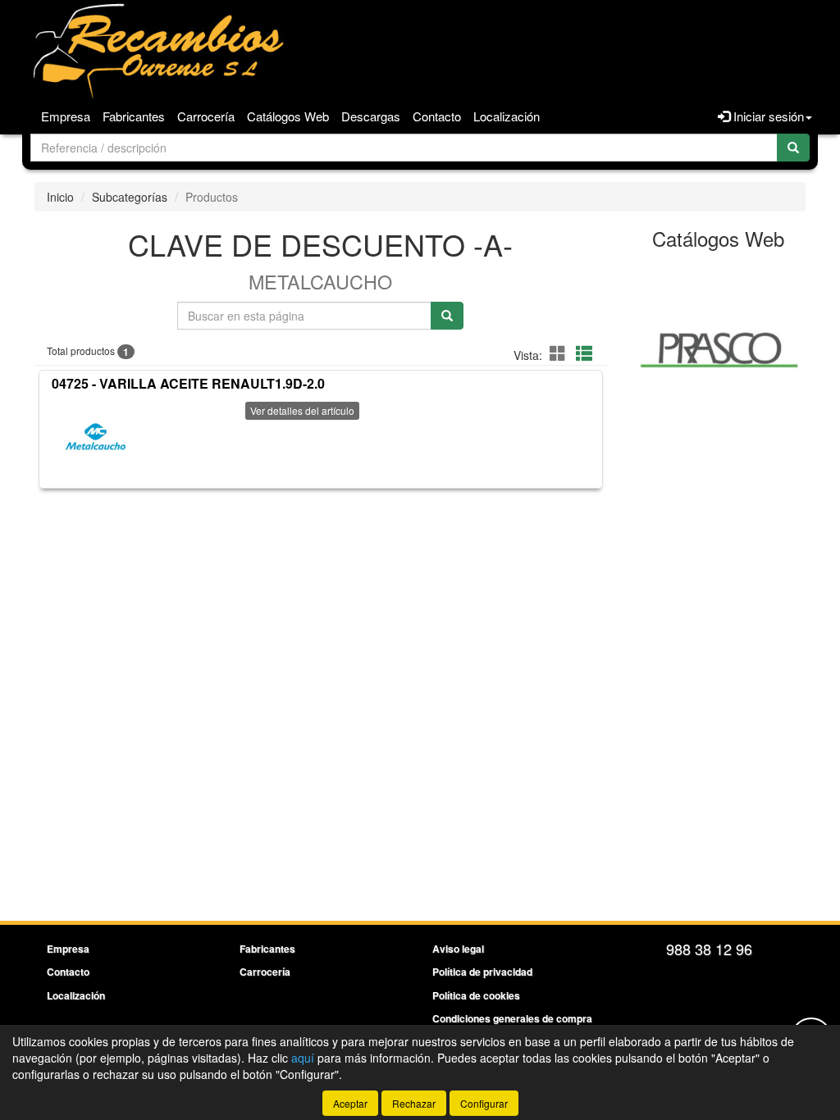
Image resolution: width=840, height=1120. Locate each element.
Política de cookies (476, 995)
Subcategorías (129, 197)
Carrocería (206, 116)
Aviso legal (458, 948)
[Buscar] (793, 148)
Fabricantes (134, 116)
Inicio (60, 197)
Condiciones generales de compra (512, 1018)
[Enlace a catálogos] (719, 348)
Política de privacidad (482, 971)
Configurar (484, 1103)
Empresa (65, 116)
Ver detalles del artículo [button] (302, 410)
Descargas (370, 116)
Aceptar (350, 1103)
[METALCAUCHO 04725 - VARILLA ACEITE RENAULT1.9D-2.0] (96, 439)
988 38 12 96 (709, 948)
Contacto (437, 116)
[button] (560, 353)
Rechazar (414, 1103)
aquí (302, 1057)
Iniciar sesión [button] (767, 116)
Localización (506, 116)
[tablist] (719, 348)
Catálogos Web (288, 116)
